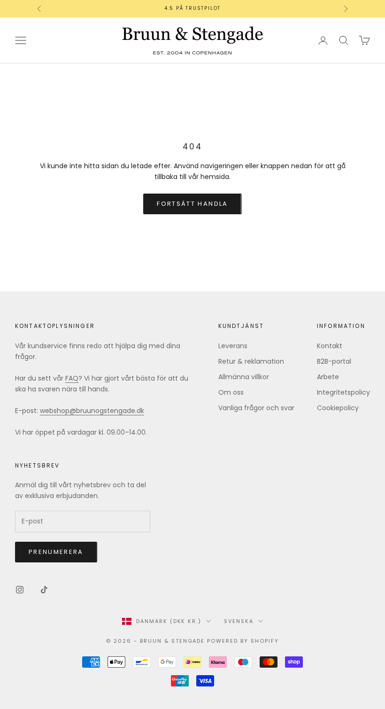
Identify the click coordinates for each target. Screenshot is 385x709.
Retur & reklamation (251, 361)
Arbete (328, 377)
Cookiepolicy (338, 408)
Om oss (231, 392)
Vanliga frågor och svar (256, 408)
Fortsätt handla (192, 203)
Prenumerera (56, 551)
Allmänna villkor (243, 377)
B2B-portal (334, 361)
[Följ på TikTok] (44, 589)
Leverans (232, 346)
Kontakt (329, 346)
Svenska (239, 621)
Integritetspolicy (343, 392)
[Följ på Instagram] (19, 589)
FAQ (71, 378)
